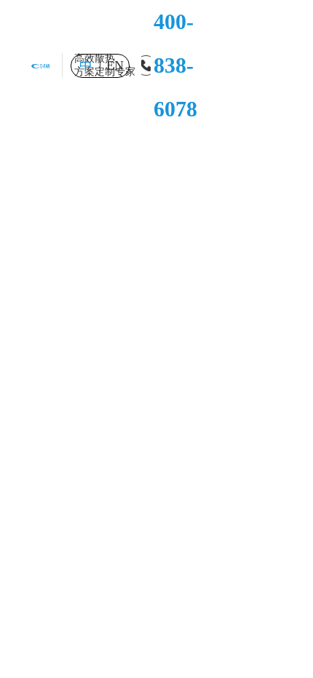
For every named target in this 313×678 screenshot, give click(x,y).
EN (115, 65)
